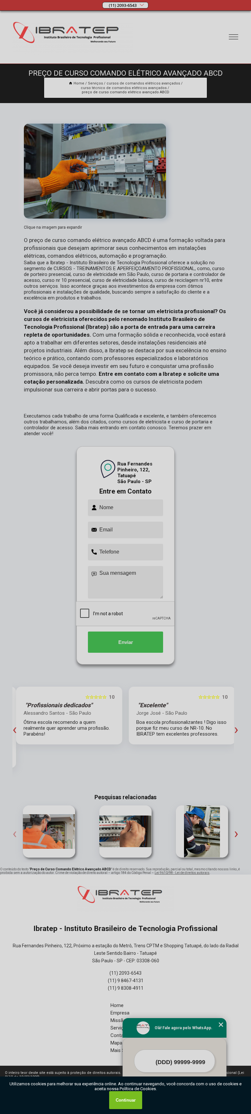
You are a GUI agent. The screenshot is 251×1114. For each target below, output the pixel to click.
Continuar (126, 1100)
